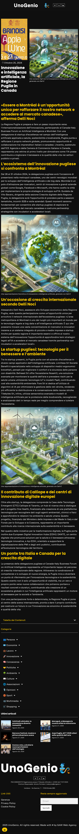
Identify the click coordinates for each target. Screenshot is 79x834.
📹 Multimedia (11, 701)
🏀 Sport (7, 695)
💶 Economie (10, 645)
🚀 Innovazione (11, 656)
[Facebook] (55, 5)
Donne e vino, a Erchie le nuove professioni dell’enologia (22, 747)
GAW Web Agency (67, 825)
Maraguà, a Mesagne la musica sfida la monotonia (64, 722)
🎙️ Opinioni (9, 689)
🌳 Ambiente (10, 673)
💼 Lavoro (8, 650)
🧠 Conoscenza (11, 662)
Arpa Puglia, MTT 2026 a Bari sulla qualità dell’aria (64, 734)
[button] (3, 39)
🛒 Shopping (10, 706)
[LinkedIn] (63, 5)
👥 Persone (9, 639)
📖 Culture (8, 678)
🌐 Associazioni (11, 684)
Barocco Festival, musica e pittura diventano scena (24, 734)
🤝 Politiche (9, 667)
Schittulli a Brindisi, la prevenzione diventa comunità (21, 723)
